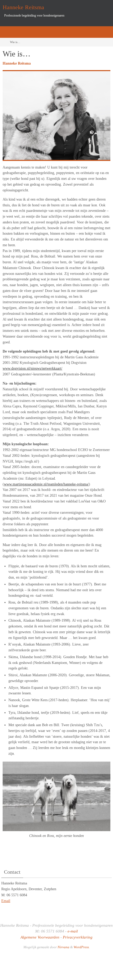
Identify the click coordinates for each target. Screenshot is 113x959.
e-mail (73, 931)
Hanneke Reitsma (23, 7)
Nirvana (63, 947)
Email (5, 901)
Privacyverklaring (78, 937)
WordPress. (82, 947)
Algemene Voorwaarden (39, 937)
